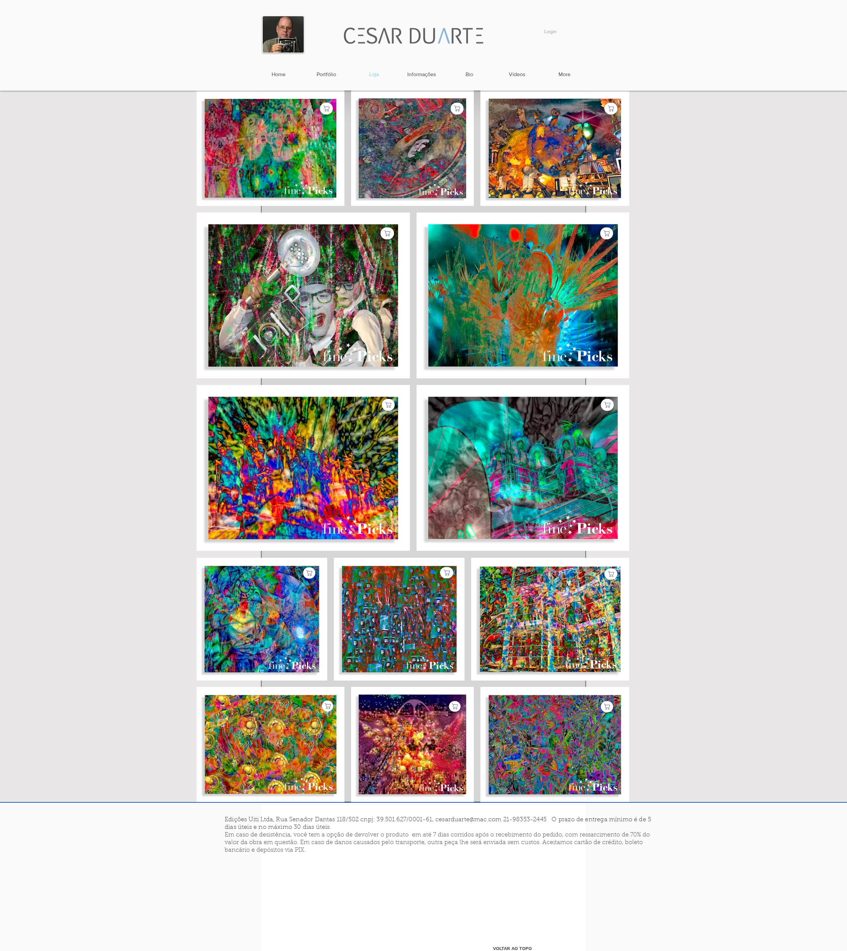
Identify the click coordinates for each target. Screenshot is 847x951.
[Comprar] (610, 574)
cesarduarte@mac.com (468, 820)
